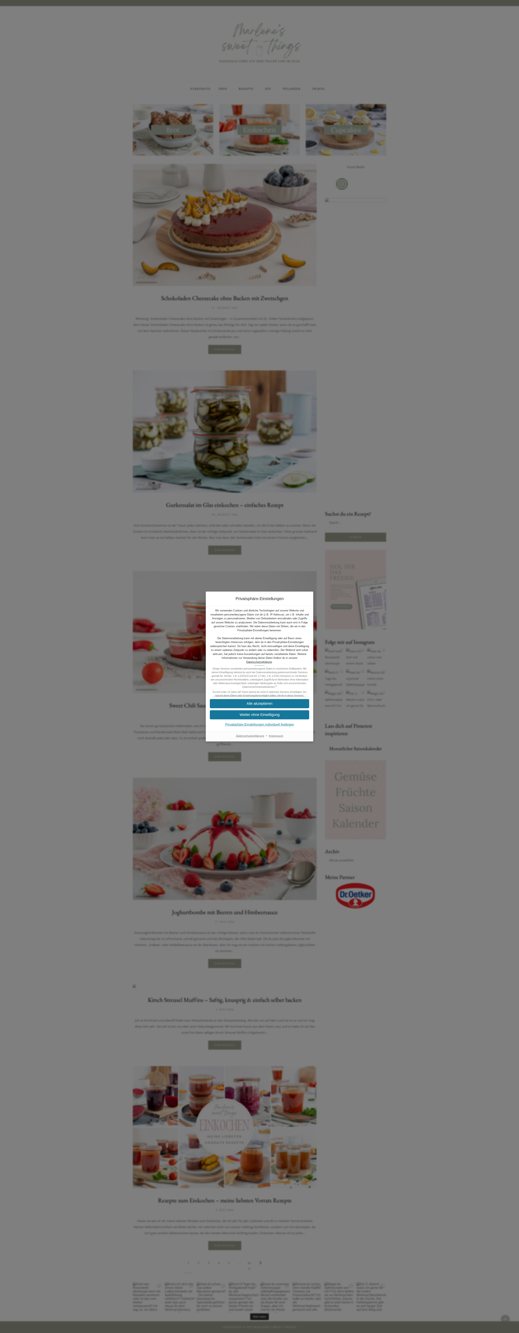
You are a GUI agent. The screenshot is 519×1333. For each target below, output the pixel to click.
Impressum (276, 735)
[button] (259, 714)
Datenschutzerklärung (259, 661)
